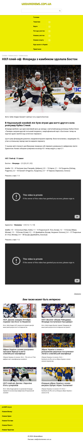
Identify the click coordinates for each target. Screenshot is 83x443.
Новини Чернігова (8, 430)
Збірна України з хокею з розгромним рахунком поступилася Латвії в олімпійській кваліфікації (57, 351)
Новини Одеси (6, 416)
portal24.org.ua (7, 407)
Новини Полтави (7, 420)
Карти (35, 26)
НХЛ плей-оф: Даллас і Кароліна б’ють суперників (17, 384)
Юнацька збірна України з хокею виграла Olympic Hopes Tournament (57, 384)
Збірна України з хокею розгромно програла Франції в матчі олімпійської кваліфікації (18, 351)
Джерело (77, 294)
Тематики (36, 22)
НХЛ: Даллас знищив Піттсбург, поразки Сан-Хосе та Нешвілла (17, 321)
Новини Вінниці (7, 411)
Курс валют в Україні (40, 44)
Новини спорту (38, 40)
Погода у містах (39, 31)
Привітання (37, 49)
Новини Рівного (7, 425)
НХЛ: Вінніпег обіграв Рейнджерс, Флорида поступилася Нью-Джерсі (57, 321)
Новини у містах (38, 35)
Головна (36, 17)
